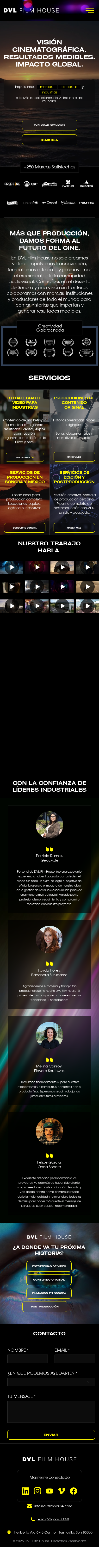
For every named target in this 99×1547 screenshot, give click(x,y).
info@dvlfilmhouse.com (53, 1490)
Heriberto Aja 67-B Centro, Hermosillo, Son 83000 (53, 1516)
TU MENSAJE (21, 1380)
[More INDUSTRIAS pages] (32, 457)
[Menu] (89, 10)
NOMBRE (18, 1350)
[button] (49, 139)
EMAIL (62, 1350)
